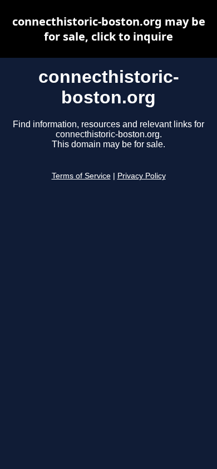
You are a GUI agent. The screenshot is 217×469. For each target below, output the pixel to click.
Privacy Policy (141, 176)
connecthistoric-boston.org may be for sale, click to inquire (108, 29)
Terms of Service (81, 176)
